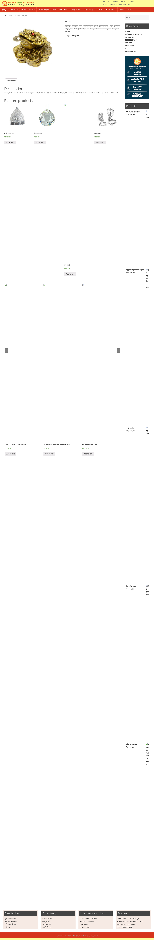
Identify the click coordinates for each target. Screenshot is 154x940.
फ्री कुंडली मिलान (10, 924)
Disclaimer (84, 924)
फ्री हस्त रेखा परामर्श (11, 921)
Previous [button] (6, 350)
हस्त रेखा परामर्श (47, 919)
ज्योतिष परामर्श (46, 924)
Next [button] (118, 350)
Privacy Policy (85, 927)
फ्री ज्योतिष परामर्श (10, 919)
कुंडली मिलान (46, 927)
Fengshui (17, 16)
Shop (10, 16)
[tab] (11, 80)
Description (11, 81)
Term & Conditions (87, 921)
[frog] (32, 47)
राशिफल (7, 927)
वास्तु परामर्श (46, 921)
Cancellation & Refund (88, 919)
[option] (32, 47)
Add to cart (10, 142)
